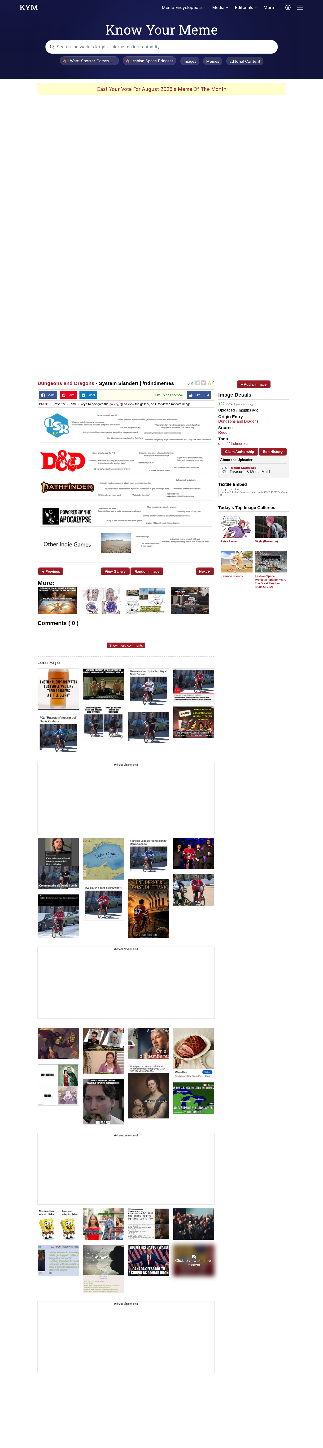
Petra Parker (229, 541)
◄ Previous (50, 571)
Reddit (223, 432)
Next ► (205, 571)
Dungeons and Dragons (66, 383)
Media (218, 7)
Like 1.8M (201, 395)
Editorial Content (244, 61)
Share (50, 395)
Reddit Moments (243, 468)
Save (69, 395)
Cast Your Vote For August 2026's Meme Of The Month (162, 89)
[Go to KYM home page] (29, 8)
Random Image (147, 571)
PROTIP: (45, 404)
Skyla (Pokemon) (266, 541)
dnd (221, 444)
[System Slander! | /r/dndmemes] (126, 484)
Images (189, 61)
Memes (212, 61)
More (268, 7)
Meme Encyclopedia (182, 7)
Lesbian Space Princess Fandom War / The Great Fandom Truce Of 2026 (270, 582)
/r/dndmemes (237, 444)
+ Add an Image (253, 384)
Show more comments (126, 645)
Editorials (244, 7)
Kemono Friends (232, 576)
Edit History (273, 452)
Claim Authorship (239, 452)
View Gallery (115, 571)
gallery (113, 404)
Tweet (90, 395)
